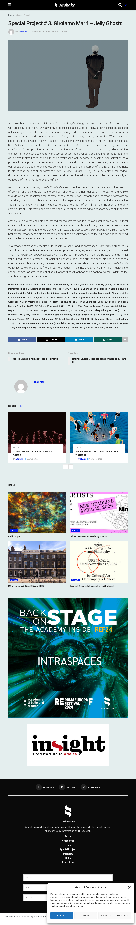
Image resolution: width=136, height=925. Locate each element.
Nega (85, 915)
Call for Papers (14, 536)
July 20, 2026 (32, 459)
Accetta (61, 915)
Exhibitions (68, 862)
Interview (68, 853)
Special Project (23, 15)
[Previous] (65, 466)
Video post (68, 840)
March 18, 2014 (39, 31)
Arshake (22, 31)
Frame (68, 845)
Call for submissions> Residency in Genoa (88, 536)
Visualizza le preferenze (114, 915)
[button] (129, 887)
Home (11, 15)
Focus (16, 448)
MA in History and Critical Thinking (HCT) (26, 586)
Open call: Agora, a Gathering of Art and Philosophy (92, 586)
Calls (14, 530)
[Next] (70, 466)
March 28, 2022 (95, 459)
